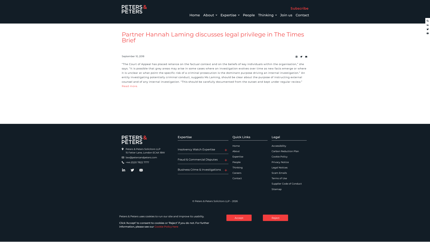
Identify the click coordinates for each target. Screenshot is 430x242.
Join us (286, 15)
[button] (210, 15)
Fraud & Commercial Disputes (198, 159)
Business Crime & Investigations (199, 169)
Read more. (130, 86)
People (249, 15)
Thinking (266, 15)
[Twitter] (428, 29)
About (208, 15)
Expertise (228, 15)
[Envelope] (428, 34)
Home (194, 15)
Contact (302, 15)
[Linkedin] (296, 57)
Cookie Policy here (166, 226)
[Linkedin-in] (428, 25)
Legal (276, 137)
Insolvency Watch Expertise (196, 149)
